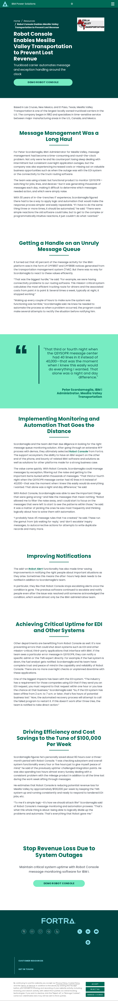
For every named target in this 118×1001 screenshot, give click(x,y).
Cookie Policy (74, 983)
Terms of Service (28, 985)
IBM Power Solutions (23, 4)
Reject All (95, 989)
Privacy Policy (61, 983)
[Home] (5, 4)
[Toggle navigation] (113, 4)
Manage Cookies (95, 994)
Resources (29, 20)
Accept (95, 984)
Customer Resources (30, 960)
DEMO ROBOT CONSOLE (43, 82)
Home (17, 20)
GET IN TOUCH (25, 969)
